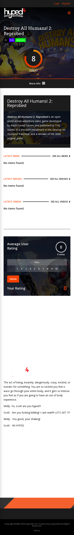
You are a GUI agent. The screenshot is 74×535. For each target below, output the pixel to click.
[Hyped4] (15, 17)
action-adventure (24, 121)
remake (42, 134)
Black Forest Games (22, 125)
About (37, 530)
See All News (60, 156)
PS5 (11, 40)
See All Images (59, 178)
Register (66, 3)
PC (6, 40)
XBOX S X (20, 40)
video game (41, 121)
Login (56, 3)
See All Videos (59, 201)
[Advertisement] (37, 326)
